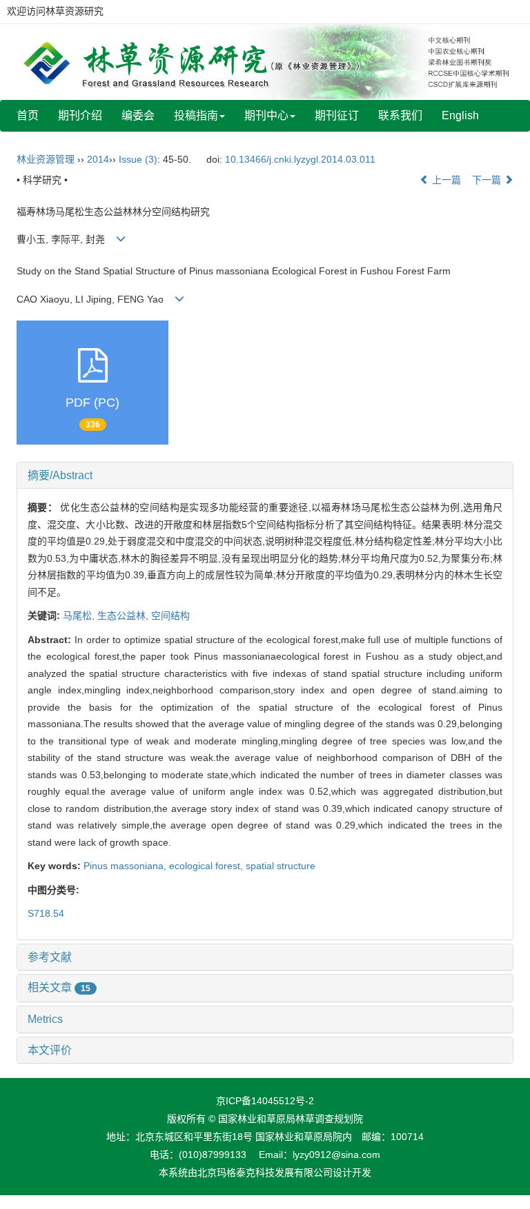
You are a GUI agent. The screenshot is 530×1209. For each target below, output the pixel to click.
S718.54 (46, 913)
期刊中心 (266, 115)
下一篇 (488, 179)
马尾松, (80, 615)
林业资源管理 (46, 159)
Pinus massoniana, (126, 865)
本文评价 (50, 1050)
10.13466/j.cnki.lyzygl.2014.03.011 (300, 159)
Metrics (45, 1019)
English (460, 115)
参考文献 (50, 957)
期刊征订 (337, 115)
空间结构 (170, 615)
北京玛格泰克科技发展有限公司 (265, 1172)
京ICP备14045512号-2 (265, 1100)
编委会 (138, 115)
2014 (98, 159)
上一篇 (445, 179)
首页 (28, 115)
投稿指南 (196, 115)
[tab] (265, 476)
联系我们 (400, 115)
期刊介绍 (80, 115)
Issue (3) (138, 159)
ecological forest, (207, 865)
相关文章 (59, 987)
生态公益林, (124, 615)
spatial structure (280, 865)
